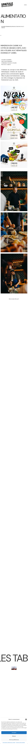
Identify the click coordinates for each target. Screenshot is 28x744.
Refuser (14, 736)
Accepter (14, 732)
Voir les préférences (14, 739)
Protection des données (20, 742)
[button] (26, 719)
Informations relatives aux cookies (9, 742)
